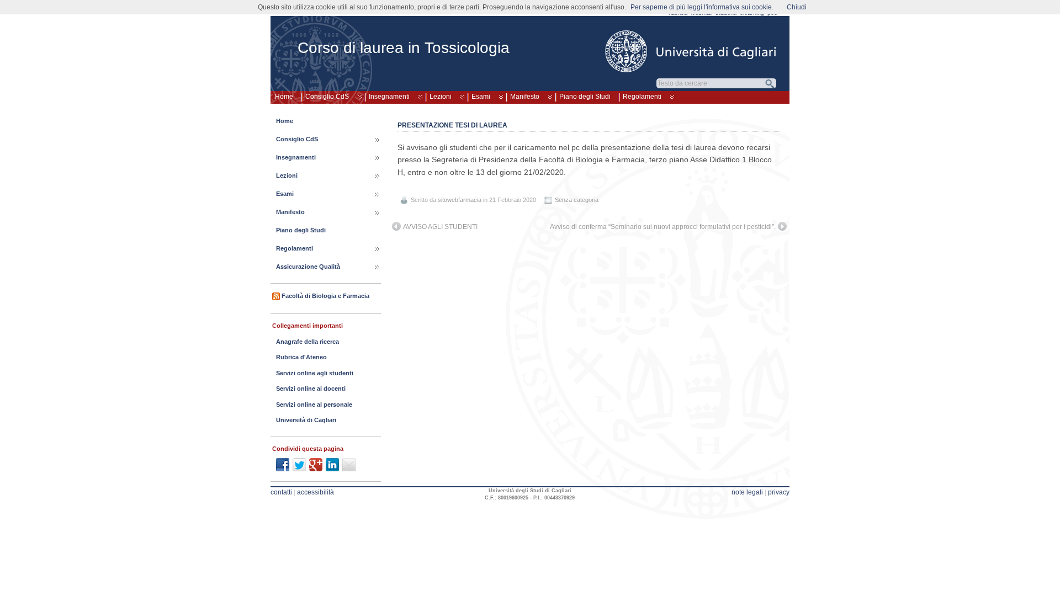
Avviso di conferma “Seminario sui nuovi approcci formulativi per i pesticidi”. (663, 227)
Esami (480, 96)
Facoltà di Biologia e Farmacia (325, 295)
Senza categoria (576, 199)
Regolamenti (642, 96)
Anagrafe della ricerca (307, 341)
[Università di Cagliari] (691, 51)
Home (284, 96)
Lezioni (441, 96)
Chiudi (797, 7)
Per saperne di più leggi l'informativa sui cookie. (701, 7)
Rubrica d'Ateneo (301, 357)
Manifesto (524, 96)
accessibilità (315, 492)
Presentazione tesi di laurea (452, 125)
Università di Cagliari (306, 420)
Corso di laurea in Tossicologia (404, 47)
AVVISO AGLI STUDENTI (440, 227)
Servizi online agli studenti (314, 373)
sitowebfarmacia (459, 199)
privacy (778, 492)
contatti (281, 492)
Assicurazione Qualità (308, 266)
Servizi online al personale (314, 404)
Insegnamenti (389, 96)
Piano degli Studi (585, 96)
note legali (747, 492)
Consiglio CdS (327, 96)
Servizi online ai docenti (311, 388)
